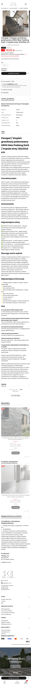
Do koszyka (16, 453)
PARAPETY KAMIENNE (23, 8)
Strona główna (4, 8)
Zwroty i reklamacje (6, 614)
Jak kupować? (4, 620)
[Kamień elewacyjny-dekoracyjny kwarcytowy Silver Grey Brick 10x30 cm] (15, 422)
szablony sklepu (15, 644)
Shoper (27, 644)
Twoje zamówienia (5, 630)
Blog (2, 603)
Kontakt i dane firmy (6, 599)
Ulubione (3, 634)
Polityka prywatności (6, 624)
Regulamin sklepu (5, 622)
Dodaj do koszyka (14, 73)
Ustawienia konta (5, 632)
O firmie (3, 601)
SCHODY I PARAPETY (13, 8)
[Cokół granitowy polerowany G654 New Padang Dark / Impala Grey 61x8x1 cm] (15, 479)
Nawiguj (15, 672)
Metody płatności (5, 609)
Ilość (2, 62)
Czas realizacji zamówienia (8, 612)
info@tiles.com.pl (6, 562)
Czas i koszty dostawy (6, 611)
